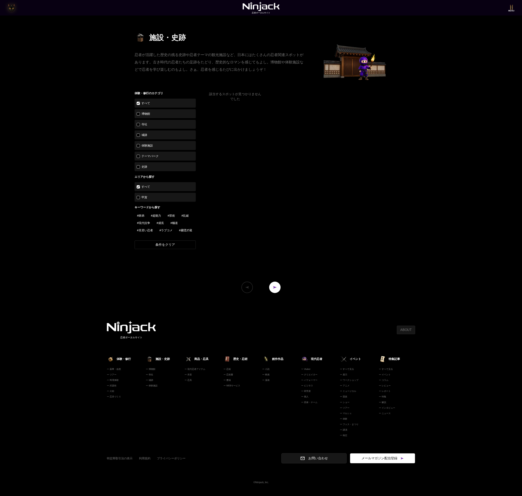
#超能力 (156, 215)
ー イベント (385, 374)
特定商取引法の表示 (120, 458)
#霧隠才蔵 (185, 230)
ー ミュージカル (348, 391)
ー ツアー (111, 374)
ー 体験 (343, 419)
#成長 (160, 223)
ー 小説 (266, 369)
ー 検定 (343, 435)
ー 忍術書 (228, 374)
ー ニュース (385, 413)
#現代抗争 (143, 223)
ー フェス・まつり (349, 424)
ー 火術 (110, 391)
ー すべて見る (347, 369)
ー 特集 (382, 396)
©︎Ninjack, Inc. (261, 482)
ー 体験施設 (152, 385)
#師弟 (140, 215)
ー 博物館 (150, 369)
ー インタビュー (387, 408)
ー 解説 (382, 402)
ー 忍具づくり (114, 396)
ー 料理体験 (113, 380)
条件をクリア (165, 244)
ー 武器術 (111, 385)
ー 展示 (343, 374)
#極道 (174, 223)
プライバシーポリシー (171, 458)
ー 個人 (305, 396)
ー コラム (383, 380)
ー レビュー (385, 385)
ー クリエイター (309, 374)
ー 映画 (266, 374)
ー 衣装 (188, 374)
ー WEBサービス (231, 385)
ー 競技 (343, 396)
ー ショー (344, 402)
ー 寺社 (149, 374)
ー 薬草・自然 (114, 369)
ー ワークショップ (349, 380)
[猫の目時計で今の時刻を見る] (11, 8)
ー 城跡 (149, 380)
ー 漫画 (266, 380)
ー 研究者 (306, 391)
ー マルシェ (346, 413)
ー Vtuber (306, 369)
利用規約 (144, 458)
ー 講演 (343, 430)
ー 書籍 (227, 380)
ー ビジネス (307, 385)
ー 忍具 (188, 380)
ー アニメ (344, 385)
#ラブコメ (166, 230)
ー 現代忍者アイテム (195, 369)
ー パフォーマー (309, 380)
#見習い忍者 (145, 230)
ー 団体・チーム (309, 402)
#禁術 (171, 215)
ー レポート (385, 391)
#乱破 (185, 215)
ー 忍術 (227, 369)
